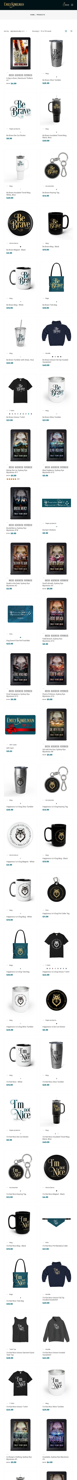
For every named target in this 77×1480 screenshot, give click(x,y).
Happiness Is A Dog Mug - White (19, 917)
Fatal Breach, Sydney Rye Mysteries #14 (52, 640)
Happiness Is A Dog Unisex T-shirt (56, 972)
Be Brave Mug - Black (51, 246)
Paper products (51, 523)
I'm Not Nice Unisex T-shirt (17, 1415)
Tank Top (12, 1351)
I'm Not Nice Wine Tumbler (53, 1415)
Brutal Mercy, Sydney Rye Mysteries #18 (16, 529)
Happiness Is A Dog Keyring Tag (55, 807)
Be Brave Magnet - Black (16, 250)
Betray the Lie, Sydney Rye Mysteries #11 (16, 471)
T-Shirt (48, 965)
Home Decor (13, 855)
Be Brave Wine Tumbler (52, 417)
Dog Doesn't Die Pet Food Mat (18, 640)
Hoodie (48, 1294)
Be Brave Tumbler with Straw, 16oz (20, 360)
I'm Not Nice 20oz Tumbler (53, 1082)
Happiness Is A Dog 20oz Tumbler (19, 807)
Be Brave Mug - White (14, 305)
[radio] (11, 75)
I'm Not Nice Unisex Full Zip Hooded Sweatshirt (53, 1302)
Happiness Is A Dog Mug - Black (55, 858)
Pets (10, 634)
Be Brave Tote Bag (50, 305)
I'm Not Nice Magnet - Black (54, 1194)
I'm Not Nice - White (14, 1082)
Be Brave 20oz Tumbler (52, 80)
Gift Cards (13, 744)
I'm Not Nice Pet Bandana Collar (55, 1246)
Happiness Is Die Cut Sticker (54, 1027)
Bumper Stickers (49, 530)
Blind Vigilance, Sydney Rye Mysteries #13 (53, 471)
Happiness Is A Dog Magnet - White (20, 862)
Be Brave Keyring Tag (51, 193)
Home (32, 15)
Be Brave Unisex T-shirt (15, 417)
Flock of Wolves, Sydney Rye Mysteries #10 (54, 695)
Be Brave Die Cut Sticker (16, 135)
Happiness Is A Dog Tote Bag (17, 972)
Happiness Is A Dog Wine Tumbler (19, 1027)
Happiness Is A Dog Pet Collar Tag (56, 913)
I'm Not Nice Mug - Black (16, 1246)
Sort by (6, 31)
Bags (11, 965)
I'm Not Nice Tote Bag (15, 1301)
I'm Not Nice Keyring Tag (16, 1194)
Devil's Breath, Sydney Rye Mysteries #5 (53, 584)
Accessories (50, 800)
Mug (10, 800)
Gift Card (9, 748)
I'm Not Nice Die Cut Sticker (17, 1137)
